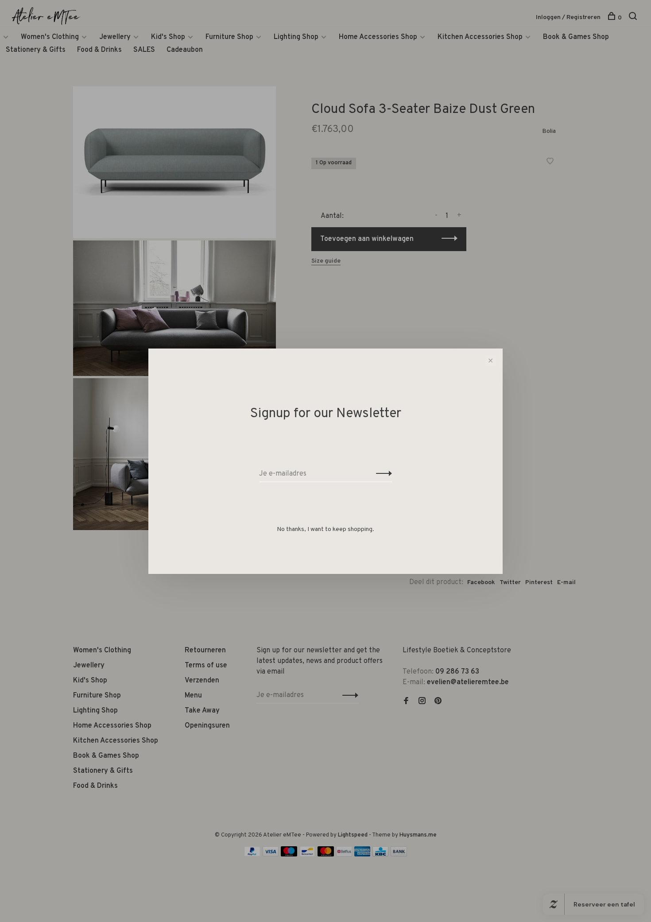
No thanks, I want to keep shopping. (325, 529)
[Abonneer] (381, 474)
